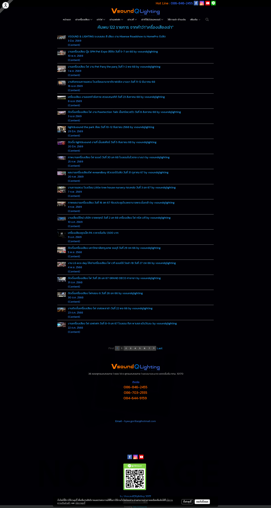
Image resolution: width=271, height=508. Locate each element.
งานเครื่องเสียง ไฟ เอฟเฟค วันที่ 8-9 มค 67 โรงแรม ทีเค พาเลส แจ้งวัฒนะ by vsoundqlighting (122, 323)
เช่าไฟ (100, 19)
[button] (207, 19)
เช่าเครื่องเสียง (82, 19)
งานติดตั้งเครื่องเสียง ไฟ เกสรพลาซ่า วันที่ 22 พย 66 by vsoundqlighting (110, 308)
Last (159, 348)
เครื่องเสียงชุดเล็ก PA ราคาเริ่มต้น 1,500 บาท (93, 233)
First (111, 348)
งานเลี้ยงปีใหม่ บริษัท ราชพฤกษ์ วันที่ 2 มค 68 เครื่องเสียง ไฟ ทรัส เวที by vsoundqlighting (119, 218)
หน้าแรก (67, 19)
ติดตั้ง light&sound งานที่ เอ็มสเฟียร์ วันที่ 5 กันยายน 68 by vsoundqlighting (112, 142)
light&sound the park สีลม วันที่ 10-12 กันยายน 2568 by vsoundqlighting (111, 127)
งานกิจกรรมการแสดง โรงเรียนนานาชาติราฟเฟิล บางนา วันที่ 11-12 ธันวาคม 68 (111, 82)
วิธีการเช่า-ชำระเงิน (177, 19)
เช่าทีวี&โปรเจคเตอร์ (151, 19)
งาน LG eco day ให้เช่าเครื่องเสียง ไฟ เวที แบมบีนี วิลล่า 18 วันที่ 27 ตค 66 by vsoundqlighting (122, 263)
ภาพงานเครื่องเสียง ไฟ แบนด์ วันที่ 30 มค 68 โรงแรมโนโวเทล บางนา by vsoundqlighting (119, 157)
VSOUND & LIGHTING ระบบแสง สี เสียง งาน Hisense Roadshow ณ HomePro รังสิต (117, 36)
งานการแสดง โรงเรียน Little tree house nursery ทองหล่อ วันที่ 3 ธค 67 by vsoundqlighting (122, 187)
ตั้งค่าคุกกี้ (187, 501)
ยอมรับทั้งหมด (202, 501)
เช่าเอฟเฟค (115, 19)
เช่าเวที (131, 19)
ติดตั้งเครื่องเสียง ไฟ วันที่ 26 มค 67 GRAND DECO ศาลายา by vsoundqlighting (114, 278)
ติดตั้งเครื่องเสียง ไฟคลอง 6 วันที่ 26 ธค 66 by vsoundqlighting (105, 293)
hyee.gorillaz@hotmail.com (140, 421)
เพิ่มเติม (194, 19)
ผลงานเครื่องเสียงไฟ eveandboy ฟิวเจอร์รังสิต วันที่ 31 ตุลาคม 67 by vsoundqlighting (118, 172)
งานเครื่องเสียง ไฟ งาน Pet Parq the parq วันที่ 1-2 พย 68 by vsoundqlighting (114, 67)
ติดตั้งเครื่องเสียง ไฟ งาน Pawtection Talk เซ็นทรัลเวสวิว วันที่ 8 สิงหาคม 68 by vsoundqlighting (124, 112)
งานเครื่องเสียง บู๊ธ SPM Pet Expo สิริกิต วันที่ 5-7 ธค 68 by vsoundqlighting (113, 51)
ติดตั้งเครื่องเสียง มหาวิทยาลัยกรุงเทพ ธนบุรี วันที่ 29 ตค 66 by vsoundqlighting (114, 248)
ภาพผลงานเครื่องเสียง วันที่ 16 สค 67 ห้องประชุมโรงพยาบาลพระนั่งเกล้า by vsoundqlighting (121, 202)
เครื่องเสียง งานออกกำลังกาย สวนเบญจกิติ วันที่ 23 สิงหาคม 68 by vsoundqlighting (116, 97)
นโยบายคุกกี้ (80, 503)
